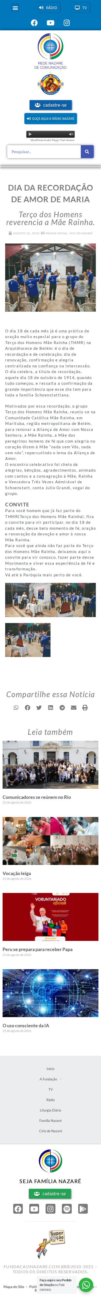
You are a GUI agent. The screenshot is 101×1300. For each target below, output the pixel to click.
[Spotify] (67, 1209)
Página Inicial (57, 233)
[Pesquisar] (87, 151)
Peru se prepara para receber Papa (38, 949)
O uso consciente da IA (26, 1025)
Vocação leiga (17, 873)
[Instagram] (50, 1209)
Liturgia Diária (50, 1110)
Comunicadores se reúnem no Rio (37, 797)
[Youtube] (34, 1209)
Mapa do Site (13, 1286)
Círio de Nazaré (50, 1131)
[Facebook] (18, 1209)
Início (50, 1069)
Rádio (50, 1100)
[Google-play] (83, 1209)
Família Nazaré (50, 1121)
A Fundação (48, 1079)
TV (50, 1089)
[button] (15, 7)
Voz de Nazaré (81, 233)
